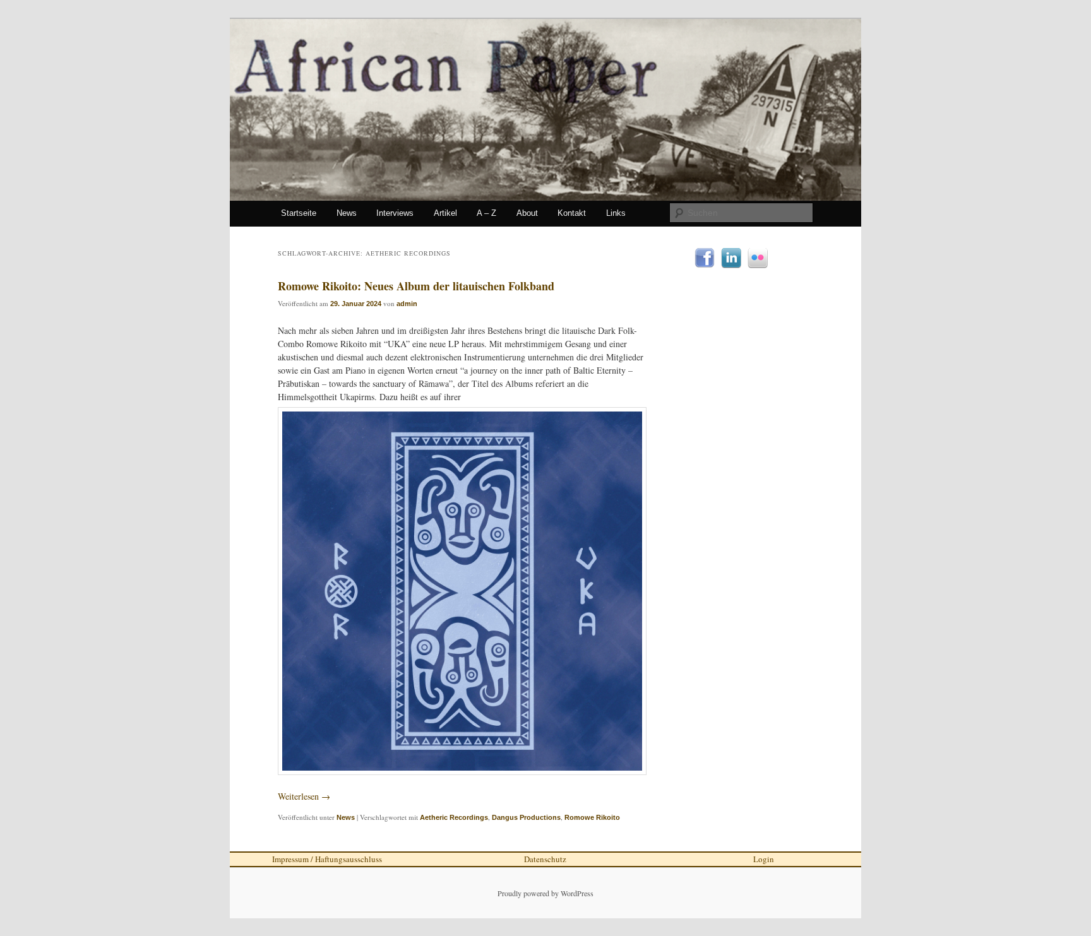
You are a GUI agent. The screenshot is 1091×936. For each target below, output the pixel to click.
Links (616, 213)
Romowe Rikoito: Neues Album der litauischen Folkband (416, 286)
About (527, 213)
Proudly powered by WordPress (545, 893)
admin (406, 303)
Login (763, 859)
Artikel (445, 213)
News (347, 213)
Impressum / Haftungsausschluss (327, 859)
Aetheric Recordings (454, 817)
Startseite (298, 213)
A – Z (486, 213)
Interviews (395, 213)
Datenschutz (545, 859)
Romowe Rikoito (592, 817)
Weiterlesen (304, 796)
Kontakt (571, 213)
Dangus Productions (526, 817)
